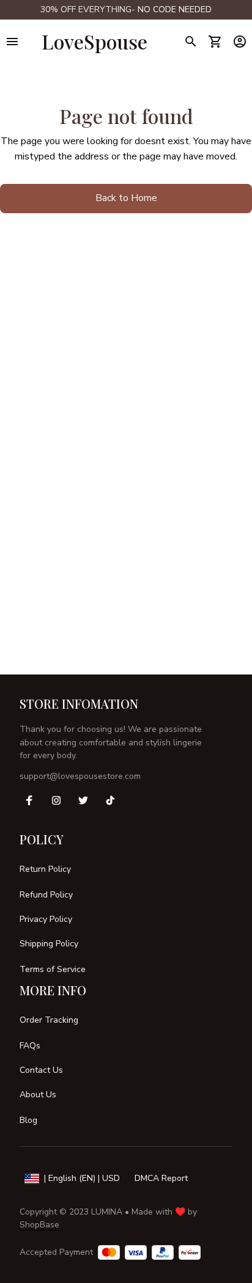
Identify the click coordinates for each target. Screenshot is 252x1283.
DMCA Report (161, 1178)
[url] (175, 9)
